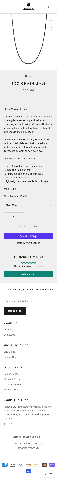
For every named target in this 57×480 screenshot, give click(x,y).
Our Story (8, 329)
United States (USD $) (27, 437)
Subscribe (15, 311)
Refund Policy (11, 374)
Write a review (28, 274)
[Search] (48, 7)
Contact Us (9, 335)
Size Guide (9, 352)
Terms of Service (12, 384)
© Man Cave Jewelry (28, 443)
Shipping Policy (12, 379)
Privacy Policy (11, 389)
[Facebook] (5, 424)
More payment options (28, 243)
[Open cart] (53, 6)
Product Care (10, 357)
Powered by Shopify (28, 448)
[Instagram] (12, 424)
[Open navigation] (4, 7)
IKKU (28, 76)
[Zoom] (50, 20)
